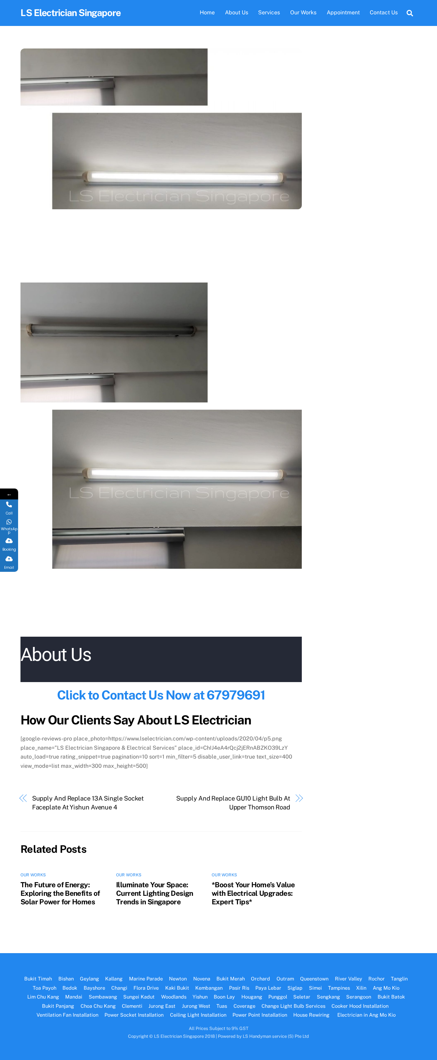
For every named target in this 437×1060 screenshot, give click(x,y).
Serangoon (358, 997)
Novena (201, 978)
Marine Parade (146, 978)
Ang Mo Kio (386, 988)
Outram (285, 978)
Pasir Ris (239, 988)
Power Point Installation (259, 1015)
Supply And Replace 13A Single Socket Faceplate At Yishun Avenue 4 (88, 803)
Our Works (303, 12)
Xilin (361, 988)
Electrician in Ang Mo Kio (366, 1015)
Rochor (376, 978)
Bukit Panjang (58, 1006)
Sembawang (103, 997)
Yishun (200, 997)
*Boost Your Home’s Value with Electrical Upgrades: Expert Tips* (253, 893)
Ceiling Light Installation (198, 1015)
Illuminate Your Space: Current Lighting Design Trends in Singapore (154, 893)
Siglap (294, 988)
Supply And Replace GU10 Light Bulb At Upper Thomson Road (233, 803)
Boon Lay (224, 997)
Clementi (132, 1006)
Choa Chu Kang (98, 1006)
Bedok (69, 988)
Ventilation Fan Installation (67, 1015)
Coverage (244, 1006)
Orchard (260, 978)
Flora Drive (146, 988)
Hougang (251, 997)
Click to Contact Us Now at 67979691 (161, 695)
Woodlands (173, 997)
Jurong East (162, 1006)
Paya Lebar (268, 988)
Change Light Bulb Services (293, 1006)
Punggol (277, 997)
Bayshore (94, 988)
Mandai (73, 997)
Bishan (66, 978)
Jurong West (196, 1006)
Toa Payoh (44, 988)
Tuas (221, 1006)
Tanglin (399, 978)
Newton (178, 978)
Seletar (301, 997)
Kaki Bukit (177, 988)
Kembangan (209, 988)
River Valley (348, 978)
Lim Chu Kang (43, 997)
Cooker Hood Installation (361, 1006)
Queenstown (314, 978)
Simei (315, 988)
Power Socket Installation (134, 1015)
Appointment (343, 12)
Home (207, 12)
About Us (236, 12)
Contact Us (384, 12)
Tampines (339, 988)
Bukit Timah (38, 978)
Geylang (89, 978)
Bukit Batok (391, 997)
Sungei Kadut (139, 997)
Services (269, 12)
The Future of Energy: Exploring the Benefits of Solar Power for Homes (60, 893)
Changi (119, 988)
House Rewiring (312, 1015)
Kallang (114, 978)
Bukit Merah (230, 978)
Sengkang (328, 997)
